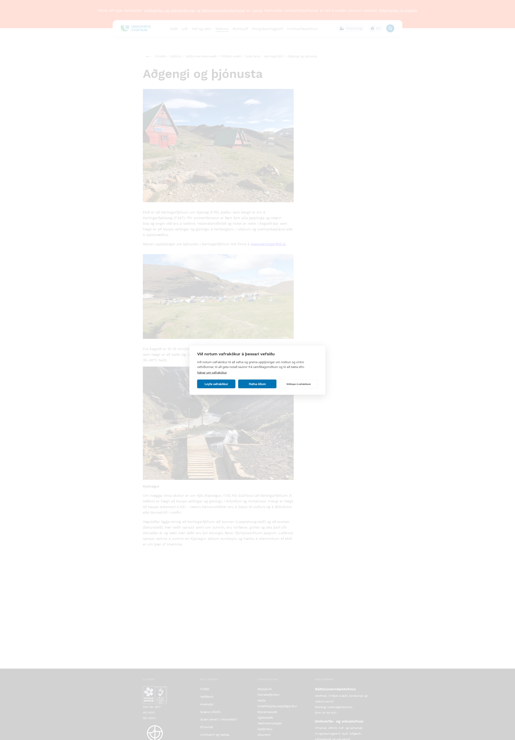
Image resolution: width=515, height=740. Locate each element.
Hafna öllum (257, 383)
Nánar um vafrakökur (212, 372)
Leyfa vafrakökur (216, 383)
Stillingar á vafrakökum (298, 384)
